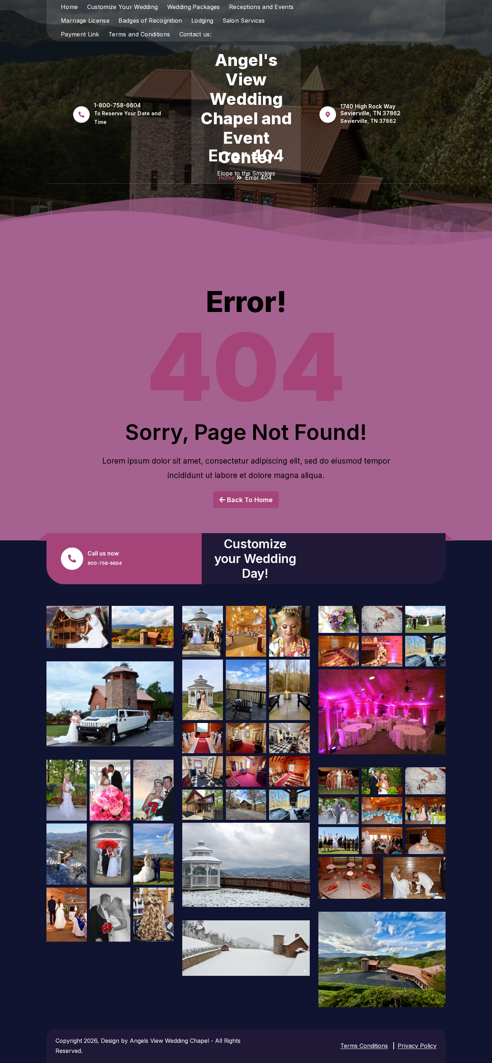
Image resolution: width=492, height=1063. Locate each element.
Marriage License (85, 20)
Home (69, 6)
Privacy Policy (417, 1045)
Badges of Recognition (150, 20)
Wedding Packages (193, 6)
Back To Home (249, 500)
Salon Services (244, 20)
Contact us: (195, 34)
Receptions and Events (261, 6)
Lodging (202, 20)
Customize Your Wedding (122, 6)
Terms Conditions (364, 1045)
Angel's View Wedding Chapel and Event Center (246, 108)
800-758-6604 (105, 563)
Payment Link (80, 34)
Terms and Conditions (139, 34)
